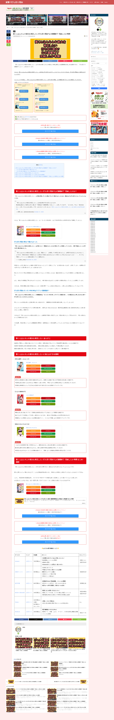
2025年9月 (92, 253)
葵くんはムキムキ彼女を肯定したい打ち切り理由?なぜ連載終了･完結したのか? (35, 168)
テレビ (91, 159)
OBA (23, 627)
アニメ (91, 156)
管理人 (102, 201)
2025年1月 (92, 265)
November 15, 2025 (31, 259)
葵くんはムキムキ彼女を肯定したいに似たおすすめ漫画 (29, 174)
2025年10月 (93, 251)
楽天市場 (47, 229)
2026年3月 (92, 244)
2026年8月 (92, 236)
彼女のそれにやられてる (31, 427)
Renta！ (17, 602)
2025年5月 (92, 259)
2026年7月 (92, 238)
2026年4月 (92, 242)
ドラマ (91, 161)
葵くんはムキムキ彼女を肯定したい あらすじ (27, 173)
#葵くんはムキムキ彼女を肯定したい (61, 207)
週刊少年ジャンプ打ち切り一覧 (69, 2)
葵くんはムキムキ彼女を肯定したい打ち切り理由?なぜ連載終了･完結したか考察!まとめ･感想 (39, 176)
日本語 (102, 2)
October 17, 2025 (39, 211)
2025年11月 (92, 250)
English (106, 2)
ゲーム (91, 158)
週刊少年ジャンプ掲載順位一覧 (82, 2)
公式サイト (29, 561)
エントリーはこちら (50, 131)
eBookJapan (32, 235)
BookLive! (32, 232)
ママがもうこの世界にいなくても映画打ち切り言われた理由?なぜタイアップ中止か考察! (99, 182)
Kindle (18, 103)
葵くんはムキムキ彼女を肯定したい (33, 226)
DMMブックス (19, 572)
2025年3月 (92, 262)
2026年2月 (92, 245)
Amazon (32, 229)
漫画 (14, 31)
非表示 (40, 164)
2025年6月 (92, 257)
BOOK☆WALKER (40, 95)
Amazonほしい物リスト (97, 51)
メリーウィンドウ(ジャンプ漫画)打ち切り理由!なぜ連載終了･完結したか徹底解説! (98, 176)
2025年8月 (92, 254)
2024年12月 (93, 266)
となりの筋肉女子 (30, 395)
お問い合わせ (96, 2)
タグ (92, 65)
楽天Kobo (19, 95)
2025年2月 (92, 263)
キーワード (93, 56)
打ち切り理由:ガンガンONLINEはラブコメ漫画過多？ (31, 171)
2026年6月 (92, 239)
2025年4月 (92, 260)
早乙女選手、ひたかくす (31, 362)
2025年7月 (92, 256)
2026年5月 (92, 241)
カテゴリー (93, 61)
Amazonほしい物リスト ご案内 (98, 52)
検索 (99, 88)
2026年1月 (92, 247)
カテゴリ (91, 2)
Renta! (47, 235)
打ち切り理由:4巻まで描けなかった (27, 169)
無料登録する (23, 91)
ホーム (61, 2)
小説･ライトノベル (94, 162)
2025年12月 (93, 248)
